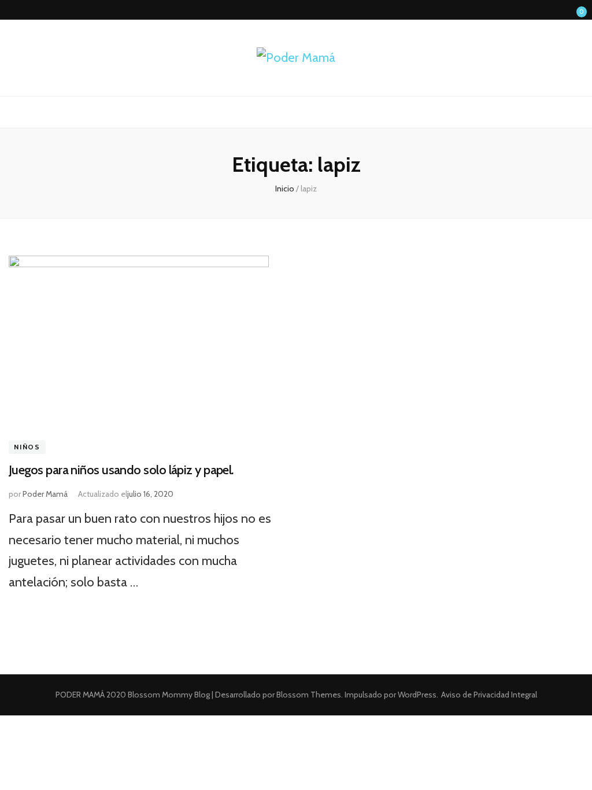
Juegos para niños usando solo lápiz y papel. (121, 470)
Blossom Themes (308, 694)
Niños (27, 447)
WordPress (417, 694)
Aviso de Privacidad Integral (489, 694)
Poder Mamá (45, 494)
